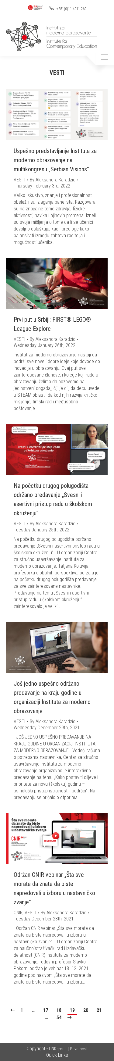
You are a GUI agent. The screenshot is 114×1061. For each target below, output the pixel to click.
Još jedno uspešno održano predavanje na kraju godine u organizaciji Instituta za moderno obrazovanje (52, 697)
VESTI (19, 180)
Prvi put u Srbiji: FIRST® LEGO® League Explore (52, 324)
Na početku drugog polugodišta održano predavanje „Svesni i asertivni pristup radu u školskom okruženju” (53, 499)
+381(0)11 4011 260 (71, 9)
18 (59, 1010)
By (52, 180)
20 (85, 1010)
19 (72, 1010)
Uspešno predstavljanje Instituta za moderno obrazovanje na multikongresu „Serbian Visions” (55, 160)
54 (59, 1017)
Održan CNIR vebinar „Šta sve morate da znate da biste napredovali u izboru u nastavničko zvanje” (54, 888)
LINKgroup (58, 1048)
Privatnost (79, 1048)
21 (99, 1010)
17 (45, 1010)
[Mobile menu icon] (104, 57)
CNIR (18, 913)
